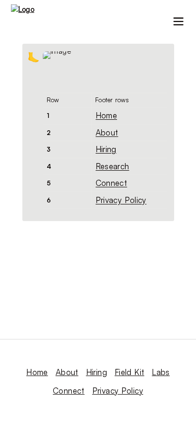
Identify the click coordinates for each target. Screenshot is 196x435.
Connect (111, 183)
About (107, 132)
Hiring (106, 149)
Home (107, 115)
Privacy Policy (121, 200)
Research (112, 166)
